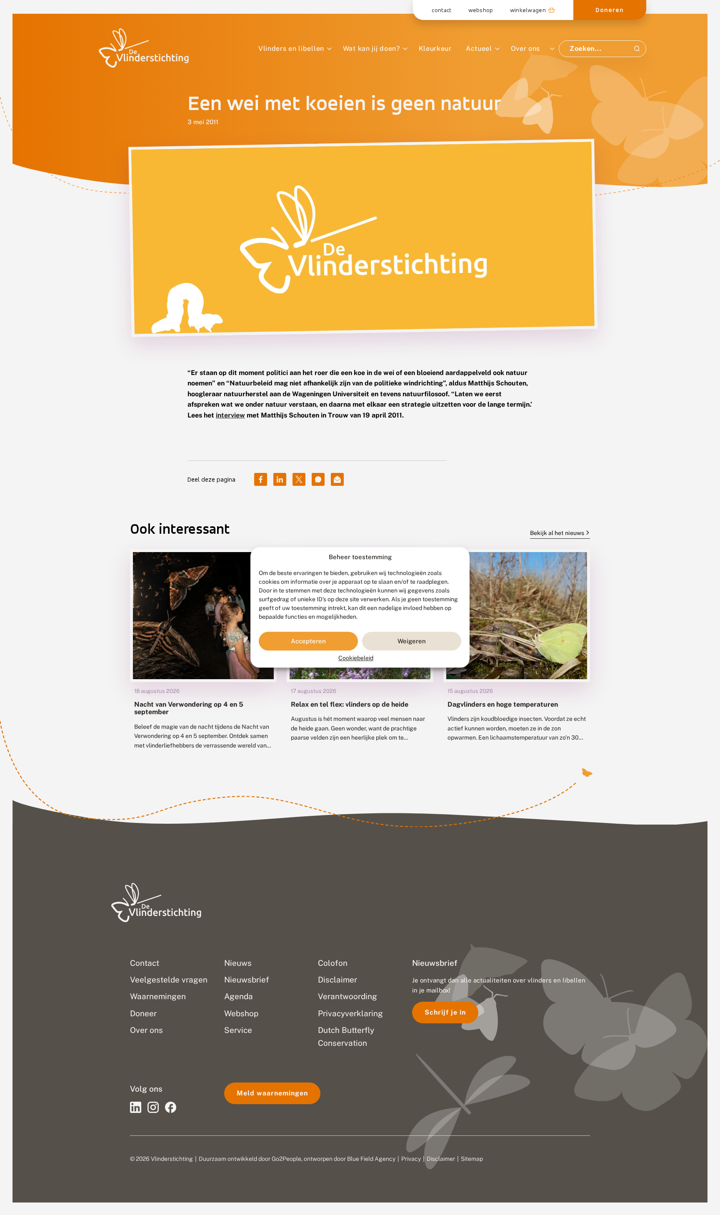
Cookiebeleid (355, 658)
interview (230, 415)
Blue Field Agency (371, 1158)
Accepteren (308, 641)
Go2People (286, 1158)
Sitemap (472, 1158)
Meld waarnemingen (272, 1093)
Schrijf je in (445, 1012)
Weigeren (412, 641)
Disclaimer (441, 1158)
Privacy (411, 1158)
